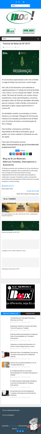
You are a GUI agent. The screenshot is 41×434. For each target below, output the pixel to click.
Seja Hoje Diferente (23, 428)
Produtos (30, 313)
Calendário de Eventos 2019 (10, 269)
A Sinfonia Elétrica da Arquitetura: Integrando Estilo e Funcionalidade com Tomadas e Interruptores (24, 336)
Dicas (17, 47)
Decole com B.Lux (10, 313)
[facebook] (16, 1)
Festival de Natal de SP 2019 (11, 232)
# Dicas (23, 150)
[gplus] (23, 1)
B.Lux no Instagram (8, 415)
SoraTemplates (13, 426)
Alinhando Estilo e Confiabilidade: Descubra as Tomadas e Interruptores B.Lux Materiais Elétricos (24, 354)
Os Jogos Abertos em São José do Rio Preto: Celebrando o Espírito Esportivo (20, 214)
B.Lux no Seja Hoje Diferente (11, 410)
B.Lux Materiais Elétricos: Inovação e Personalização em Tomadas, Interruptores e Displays (24, 373)
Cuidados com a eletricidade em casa (13, 250)
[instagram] (19, 1)
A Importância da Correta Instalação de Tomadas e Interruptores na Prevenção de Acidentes (23, 393)
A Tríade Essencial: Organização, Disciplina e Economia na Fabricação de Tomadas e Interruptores (23, 383)
